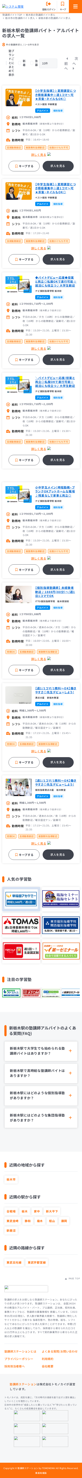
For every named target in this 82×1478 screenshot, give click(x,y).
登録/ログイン (49, 9)
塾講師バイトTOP (12, 14)
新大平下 (52, 1211)
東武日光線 (14, 1262)
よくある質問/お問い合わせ (60, 1351)
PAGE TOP (74, 1278)
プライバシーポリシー (18, 1359)
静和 (28, 1221)
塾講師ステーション (23, 1384)
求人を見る (57, 166)
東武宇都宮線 (37, 1262)
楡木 (40, 1221)
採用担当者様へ (14, 1366)
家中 (37, 1211)
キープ (63, 9)
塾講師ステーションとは (20, 1351)
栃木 (25, 1211)
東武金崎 (13, 1221)
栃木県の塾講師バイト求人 (40, 14)
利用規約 (47, 1359)
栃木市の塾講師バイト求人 (20, 18)
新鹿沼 (11, 1230)
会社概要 (47, 1366)
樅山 (52, 1221)
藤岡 (64, 1221)
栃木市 (11, 1179)
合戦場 (11, 1211)
